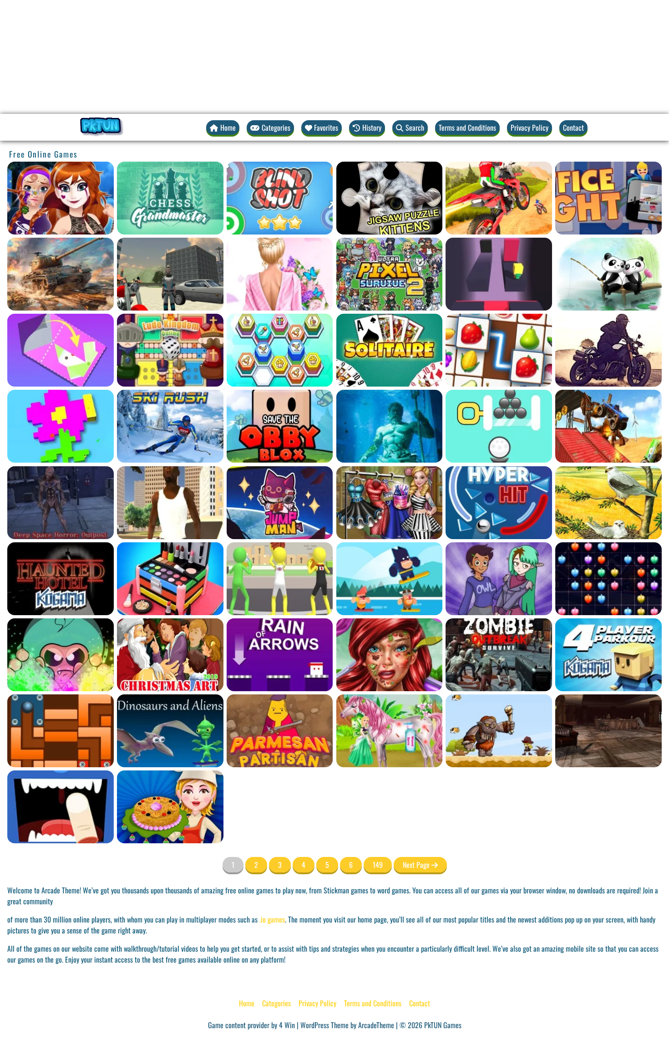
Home (246, 1003)
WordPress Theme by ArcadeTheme (347, 1025)
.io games (272, 919)
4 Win (287, 1025)
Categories (276, 1003)
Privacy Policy (529, 127)
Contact (573, 127)
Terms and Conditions (467, 127)
